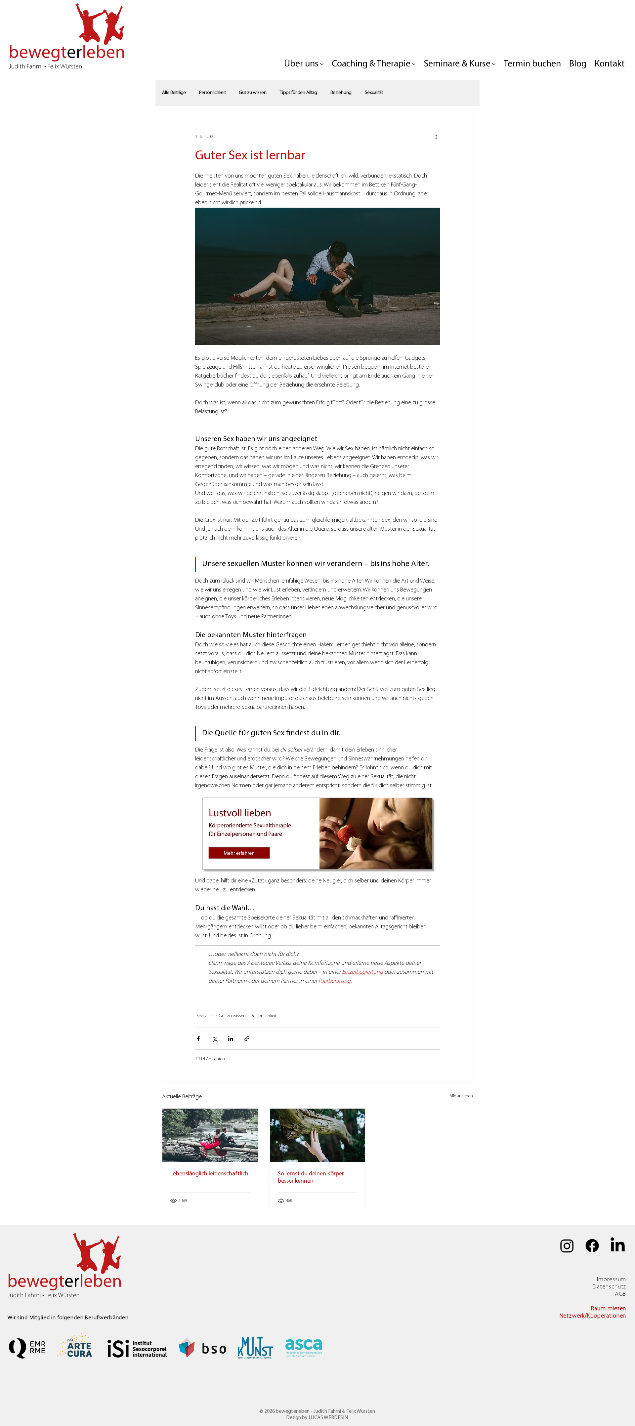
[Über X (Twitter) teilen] (214, 1039)
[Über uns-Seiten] (321, 64)
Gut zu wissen (253, 92)
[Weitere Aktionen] (436, 137)
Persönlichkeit (212, 92)
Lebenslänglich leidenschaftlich (209, 1174)
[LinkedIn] (617, 1245)
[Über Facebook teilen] (198, 1039)
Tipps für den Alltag (298, 92)
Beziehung (341, 92)
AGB (620, 1294)
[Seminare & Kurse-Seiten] (493, 64)
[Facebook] (592, 1245)
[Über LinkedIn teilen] (231, 1039)
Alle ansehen (461, 1096)
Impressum (611, 1280)
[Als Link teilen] (247, 1039)
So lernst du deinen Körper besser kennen (311, 1177)
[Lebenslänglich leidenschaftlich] (210, 1135)
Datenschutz (609, 1287)
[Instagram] (567, 1245)
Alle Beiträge (174, 92)
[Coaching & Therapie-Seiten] (413, 64)
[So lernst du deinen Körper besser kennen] (317, 1135)
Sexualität (374, 92)
